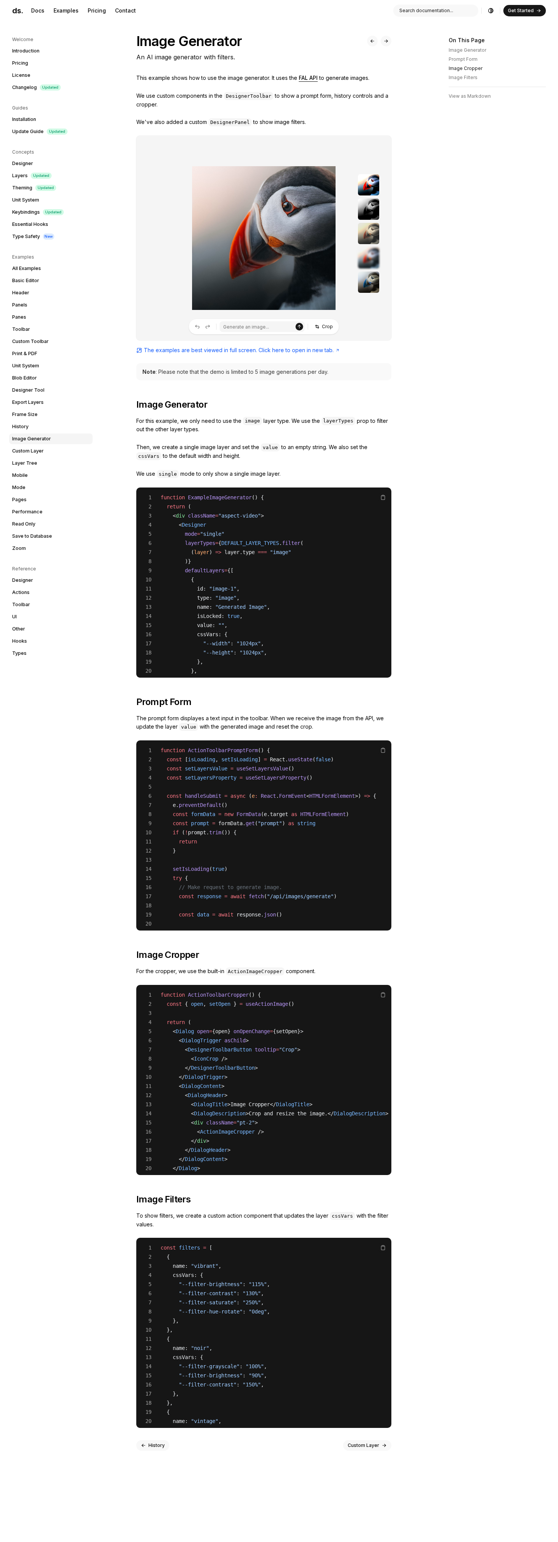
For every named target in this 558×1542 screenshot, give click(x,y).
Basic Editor (25, 280)
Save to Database (32, 536)
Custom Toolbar (30, 341)
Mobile (20, 475)
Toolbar (21, 329)
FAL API (308, 78)
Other (18, 629)
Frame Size (25, 414)
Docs (37, 10)
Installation (24, 119)
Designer (22, 163)
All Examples (26, 268)
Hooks (19, 641)
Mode (18, 487)
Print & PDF (24, 353)
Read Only (23, 524)
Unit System (25, 200)
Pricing (97, 10)
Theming (33, 188)
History (20, 426)
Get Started (521, 10)
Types (19, 653)
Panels (19, 305)
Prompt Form (463, 59)
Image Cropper (465, 68)
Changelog (35, 87)
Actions (21, 592)
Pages (19, 499)
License (21, 75)
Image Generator (31, 438)
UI (14, 616)
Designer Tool (28, 390)
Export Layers (28, 402)
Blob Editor (24, 378)
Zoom (19, 548)
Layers (30, 175)
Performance (27, 512)
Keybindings (36, 212)
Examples (66, 10)
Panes (19, 317)
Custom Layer (28, 451)
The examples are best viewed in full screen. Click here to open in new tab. (239, 350)
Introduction (25, 51)
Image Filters (463, 77)
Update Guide (38, 131)
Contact (125, 10)
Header (20, 292)
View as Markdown (470, 96)
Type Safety (32, 236)
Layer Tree (24, 463)
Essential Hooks (30, 224)
